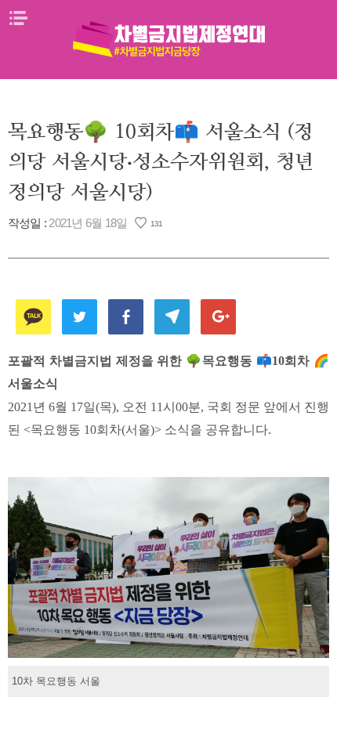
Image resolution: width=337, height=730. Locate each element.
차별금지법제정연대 (168, 39)
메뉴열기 (18, 18)
